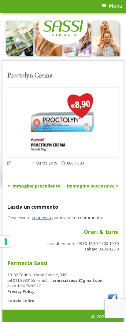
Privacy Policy (21, 291)
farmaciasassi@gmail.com (77, 280)
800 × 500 (75, 163)
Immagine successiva (91, 186)
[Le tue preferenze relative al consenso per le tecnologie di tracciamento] (6, 241)
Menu (115, 6)
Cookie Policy (20, 301)
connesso (41, 217)
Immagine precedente (36, 186)
